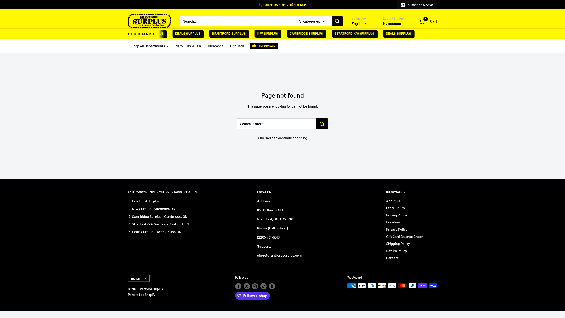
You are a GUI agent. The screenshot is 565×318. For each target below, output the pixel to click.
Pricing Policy (396, 215)
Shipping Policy (398, 243)
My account (392, 23)
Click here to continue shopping (282, 138)
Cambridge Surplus (303, 33)
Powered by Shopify (141, 295)
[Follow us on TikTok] (263, 286)
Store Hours (395, 208)
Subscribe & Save (420, 5)
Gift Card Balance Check (404, 236)
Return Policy (396, 251)
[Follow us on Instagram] (255, 286)
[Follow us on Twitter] (247, 286)
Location (393, 222)
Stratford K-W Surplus (351, 33)
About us (393, 201)
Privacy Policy (396, 229)
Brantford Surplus (226, 33)
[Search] (337, 21)
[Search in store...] (322, 123)
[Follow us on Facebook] (238, 286)
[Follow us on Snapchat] (272, 286)
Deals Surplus (185, 33)
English (135, 278)
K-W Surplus (264, 33)
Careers (392, 258)
